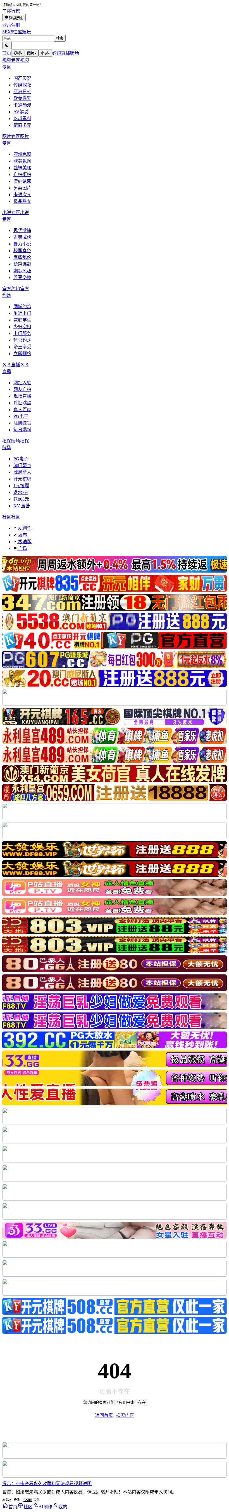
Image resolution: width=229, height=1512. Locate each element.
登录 (6, 25)
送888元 (21, 499)
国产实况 (22, 78)
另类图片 (22, 188)
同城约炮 (22, 306)
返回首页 (104, 1415)
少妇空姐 (22, 326)
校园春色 (22, 250)
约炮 (56, 53)
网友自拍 (22, 389)
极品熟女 (22, 201)
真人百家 (22, 409)
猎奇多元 (22, 125)
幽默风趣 (22, 270)
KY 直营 (21, 505)
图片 (31, 53)
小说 (45, 53)
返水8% (20, 492)
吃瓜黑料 (22, 118)
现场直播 (22, 396)
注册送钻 (22, 423)
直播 (65, 53)
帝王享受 (22, 346)
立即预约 (22, 353)
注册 (15, 25)
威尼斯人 (22, 472)
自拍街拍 (22, 174)
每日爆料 (22, 429)
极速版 (24, 541)
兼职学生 (22, 320)
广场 (22, 548)
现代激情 (22, 230)
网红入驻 (22, 382)
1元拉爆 (21, 485)
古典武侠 (22, 237)
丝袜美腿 (22, 167)
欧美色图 (22, 161)
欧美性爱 (22, 98)
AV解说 (20, 111)
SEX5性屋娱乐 (16, 31)
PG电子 (20, 416)
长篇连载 (22, 264)
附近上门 (22, 313)
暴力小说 (22, 244)
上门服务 (22, 333)
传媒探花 (22, 85)
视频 (18, 53)
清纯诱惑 (22, 181)
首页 (6, 53)
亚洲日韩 (22, 91)
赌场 (74, 53)
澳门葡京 (22, 465)
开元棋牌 (22, 479)
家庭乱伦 (22, 257)
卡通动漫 (22, 105)
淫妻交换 (22, 277)
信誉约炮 (22, 340)
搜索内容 (125, 1415)
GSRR (27, 1500)
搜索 (59, 38)
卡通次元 (22, 194)
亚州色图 (22, 154)
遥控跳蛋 (22, 402)
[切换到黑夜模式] (7, 45)
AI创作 (24, 528)
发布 (22, 535)
